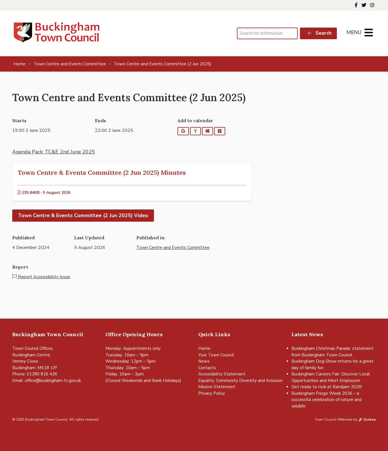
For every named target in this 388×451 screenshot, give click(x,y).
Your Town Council (216, 355)
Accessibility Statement (221, 374)
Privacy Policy (211, 393)
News (204, 361)
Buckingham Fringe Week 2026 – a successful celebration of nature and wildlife (326, 399)
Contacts (207, 368)
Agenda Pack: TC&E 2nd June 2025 (53, 151)
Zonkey (369, 419)
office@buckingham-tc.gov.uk (53, 380)
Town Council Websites (333, 419)
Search (322, 33)
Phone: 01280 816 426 (34, 374)
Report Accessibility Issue (43, 277)
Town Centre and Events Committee (173, 247)
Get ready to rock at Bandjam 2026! (326, 387)
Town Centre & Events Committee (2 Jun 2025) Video (83, 215)
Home (204, 348)
